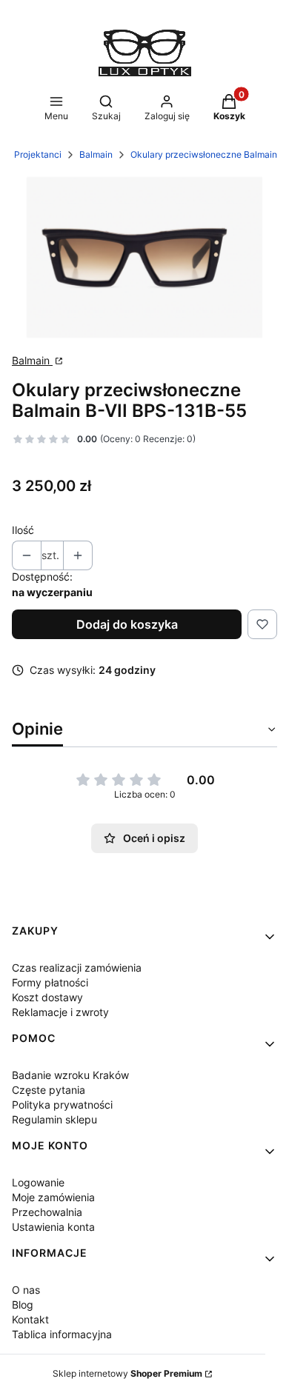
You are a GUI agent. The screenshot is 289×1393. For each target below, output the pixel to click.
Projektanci (38, 154)
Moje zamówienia (53, 1197)
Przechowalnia (47, 1212)
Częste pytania (48, 1089)
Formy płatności (50, 982)
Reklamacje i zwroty (60, 1012)
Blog (22, 1304)
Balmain (96, 154)
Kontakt (30, 1319)
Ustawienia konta (53, 1226)
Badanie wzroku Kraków (70, 1075)
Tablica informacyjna (62, 1334)
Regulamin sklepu (54, 1119)
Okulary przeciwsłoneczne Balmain (203, 154)
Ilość (23, 530)
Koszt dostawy (47, 997)
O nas (26, 1289)
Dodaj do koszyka (127, 624)
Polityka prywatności (62, 1104)
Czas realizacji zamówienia (77, 967)
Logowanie (38, 1182)
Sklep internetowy (127, 1373)
